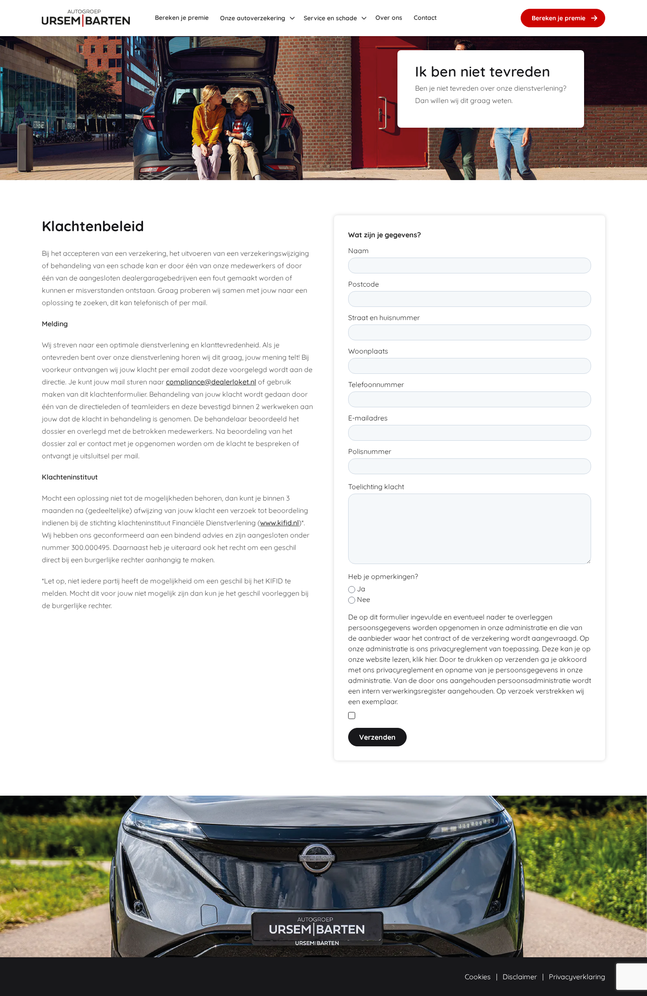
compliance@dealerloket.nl (211, 381)
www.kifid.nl (279, 522)
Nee (363, 599)
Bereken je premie (558, 18)
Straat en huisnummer (384, 317)
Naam (358, 250)
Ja (361, 588)
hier (430, 659)
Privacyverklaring (577, 976)
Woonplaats (368, 351)
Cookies (478, 976)
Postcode (363, 284)
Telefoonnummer (376, 384)
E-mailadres (368, 417)
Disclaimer (520, 976)
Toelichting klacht (376, 486)
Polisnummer (369, 451)
